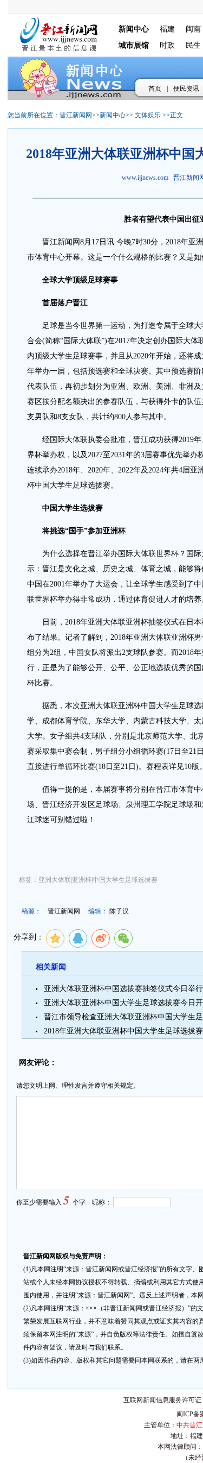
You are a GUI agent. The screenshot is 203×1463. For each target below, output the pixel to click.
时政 (167, 45)
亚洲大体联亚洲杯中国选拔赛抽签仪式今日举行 (123, 989)
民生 (193, 45)
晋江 (49, 242)
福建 (167, 29)
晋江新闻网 (76, 115)
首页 (154, 88)
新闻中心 (113, 115)
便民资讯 (186, 88)
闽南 (193, 29)
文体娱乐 (148, 115)
